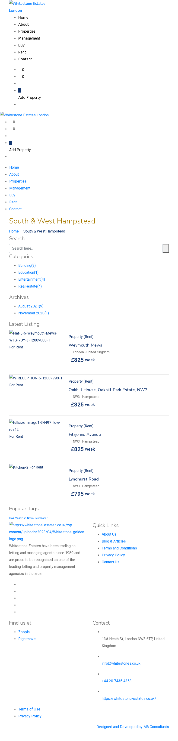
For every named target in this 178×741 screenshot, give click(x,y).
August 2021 (30, 306)
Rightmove (27, 639)
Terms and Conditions (119, 548)
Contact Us (110, 562)
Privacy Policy (113, 555)
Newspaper (41, 518)
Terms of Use (29, 709)
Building (27, 265)
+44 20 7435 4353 (117, 681)
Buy (21, 45)
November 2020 (33, 313)
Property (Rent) (81, 337)
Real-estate (30, 286)
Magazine (20, 518)
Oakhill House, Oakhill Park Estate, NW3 (108, 390)
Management (29, 38)
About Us (109, 534)
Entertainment (31, 279)
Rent (22, 52)
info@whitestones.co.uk (121, 663)
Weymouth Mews (85, 345)
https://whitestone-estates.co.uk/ (129, 698)
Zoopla (24, 632)
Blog (11, 518)
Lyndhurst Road (84, 479)
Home (23, 17)
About (23, 24)
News (30, 518)
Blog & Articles (114, 541)
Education (28, 272)
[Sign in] (19, 83)
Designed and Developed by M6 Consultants (132, 727)
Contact (25, 59)
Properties (26, 31)
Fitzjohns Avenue (85, 434)
